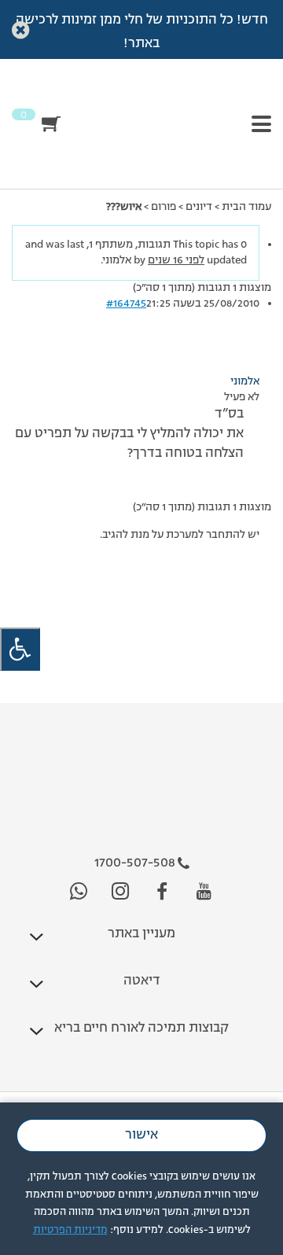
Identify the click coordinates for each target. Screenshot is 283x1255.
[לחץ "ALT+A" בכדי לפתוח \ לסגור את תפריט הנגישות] (20, 649)
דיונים (199, 207)
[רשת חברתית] (204, 892)
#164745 (126, 303)
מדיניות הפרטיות (70, 1230)
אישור (141, 1135)
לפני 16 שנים (176, 260)
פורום (163, 207)
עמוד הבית (246, 207)
